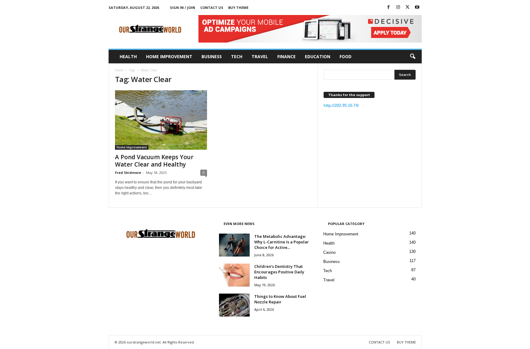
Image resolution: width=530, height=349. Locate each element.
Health (128, 56)
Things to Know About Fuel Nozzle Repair (280, 299)
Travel (260, 56)
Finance (286, 56)
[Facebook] (388, 7)
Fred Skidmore (128, 172)
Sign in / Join (182, 7)
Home (119, 70)
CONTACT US (211, 7)
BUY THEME (238, 7)
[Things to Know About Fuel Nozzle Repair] (234, 305)
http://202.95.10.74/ (341, 105)
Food (345, 56)
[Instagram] (398, 7)
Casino (329, 252)
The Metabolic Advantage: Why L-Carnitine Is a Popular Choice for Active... (281, 242)
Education (317, 56)
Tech (236, 56)
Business (212, 56)
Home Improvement (169, 56)
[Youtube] (417, 7)
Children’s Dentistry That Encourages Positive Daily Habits (279, 272)
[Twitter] (407, 7)
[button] (412, 56)
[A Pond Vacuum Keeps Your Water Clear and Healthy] (161, 120)
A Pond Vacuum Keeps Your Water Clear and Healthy (154, 160)
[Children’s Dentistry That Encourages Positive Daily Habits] (234, 275)
